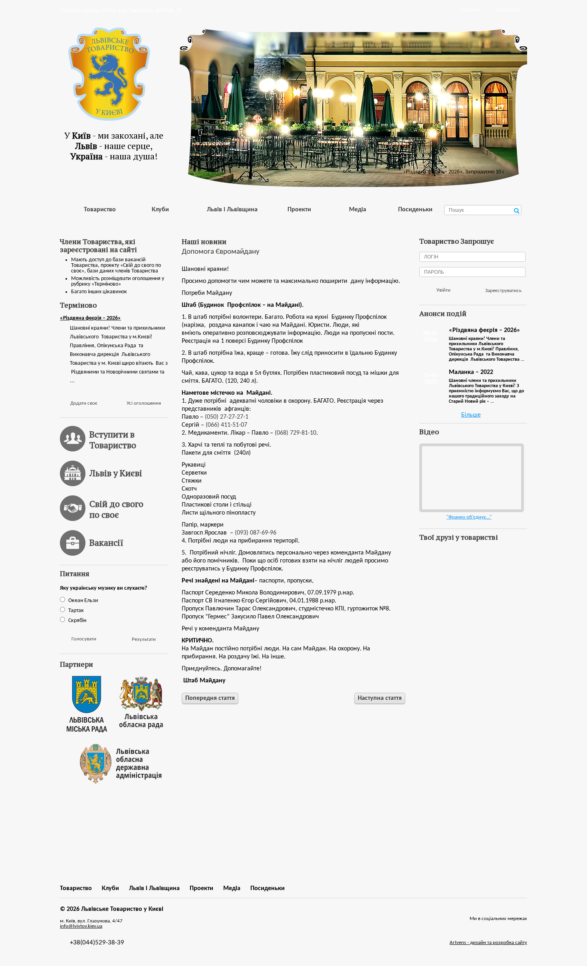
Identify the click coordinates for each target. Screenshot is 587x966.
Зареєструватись (503, 290)
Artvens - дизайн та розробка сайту (488, 942)
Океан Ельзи (83, 601)
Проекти (299, 210)
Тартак (76, 611)
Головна (469, 10)
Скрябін (77, 621)
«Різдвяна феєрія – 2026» (90, 318)
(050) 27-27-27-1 (226, 417)
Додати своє (83, 403)
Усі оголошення (144, 403)
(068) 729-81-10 (295, 433)
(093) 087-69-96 (255, 533)
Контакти (507, 10)
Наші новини (204, 241)
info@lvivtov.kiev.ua (81, 926)
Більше (471, 415)
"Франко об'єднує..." (469, 517)
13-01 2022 (430, 378)
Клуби (160, 210)
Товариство (100, 210)
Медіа (357, 210)
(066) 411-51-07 (226, 425)
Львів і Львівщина (232, 210)
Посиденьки (415, 210)
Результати (144, 639)
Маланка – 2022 (471, 372)
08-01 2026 (430, 336)
